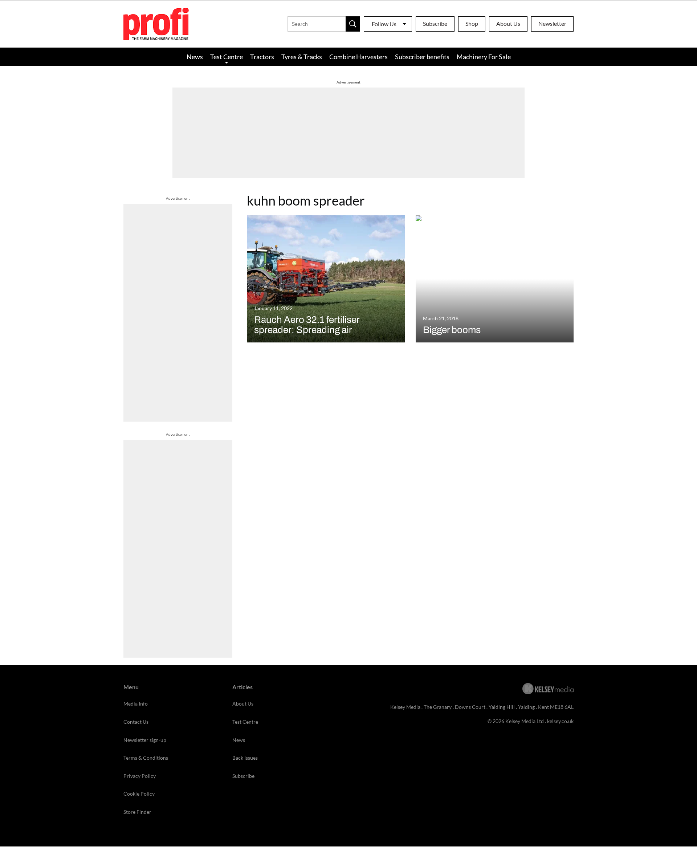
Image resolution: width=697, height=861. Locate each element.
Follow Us (384, 23)
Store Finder (137, 812)
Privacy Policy (139, 776)
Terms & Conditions (145, 758)
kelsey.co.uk (560, 721)
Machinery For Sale (484, 57)
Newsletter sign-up (144, 740)
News (195, 57)
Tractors (262, 57)
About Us (508, 23)
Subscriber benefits (422, 57)
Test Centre (226, 57)
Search (353, 24)
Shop (471, 23)
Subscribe (435, 23)
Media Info (135, 703)
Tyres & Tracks (301, 57)
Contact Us (135, 722)
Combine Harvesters (358, 57)
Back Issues (245, 758)
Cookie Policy (139, 794)
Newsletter (552, 23)
